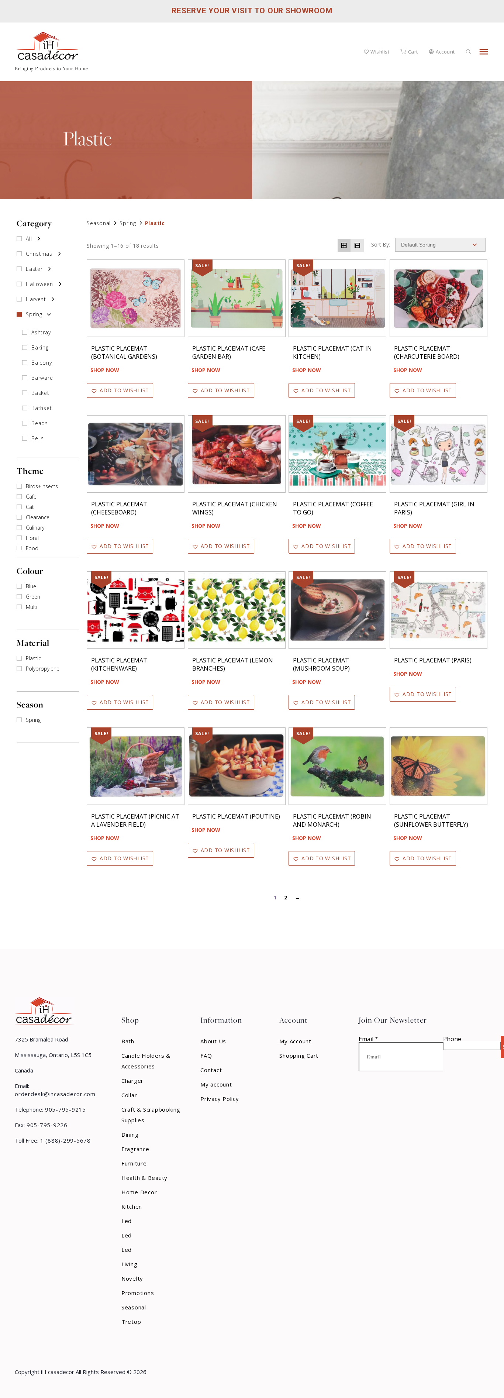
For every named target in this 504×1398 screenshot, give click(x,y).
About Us (213, 1041)
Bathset (41, 408)
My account (216, 1084)
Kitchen (131, 1206)
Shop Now (104, 369)
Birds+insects (42, 486)
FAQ (206, 1055)
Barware (42, 377)
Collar (129, 1095)
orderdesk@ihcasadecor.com (55, 1094)
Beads (39, 423)
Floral (32, 537)
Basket (40, 392)
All (29, 238)
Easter (34, 268)
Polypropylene (42, 668)
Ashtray (41, 332)
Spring (34, 314)
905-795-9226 (46, 1125)
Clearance (37, 517)
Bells (37, 438)
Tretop (131, 1321)
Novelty (132, 1278)
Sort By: (380, 244)
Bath (127, 1041)
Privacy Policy (219, 1098)
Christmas (39, 253)
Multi (31, 606)
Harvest (36, 299)
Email (368, 1039)
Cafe (31, 496)
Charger (132, 1080)
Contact (211, 1070)
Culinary (35, 527)
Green (33, 596)
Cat (30, 506)
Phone (452, 1039)
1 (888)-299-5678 (64, 1140)
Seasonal (99, 223)
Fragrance (135, 1149)
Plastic (33, 658)
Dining (130, 1134)
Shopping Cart (298, 1055)
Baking (40, 347)
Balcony (41, 362)
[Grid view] (344, 245)
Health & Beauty (144, 1177)
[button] (120, 390)
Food (32, 548)
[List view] (357, 245)
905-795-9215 (64, 1109)
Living (129, 1264)
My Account (295, 1041)
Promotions (137, 1293)
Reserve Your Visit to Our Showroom (252, 10)
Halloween (39, 283)
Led (126, 1221)
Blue (31, 586)
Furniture (134, 1163)
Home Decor (139, 1192)
